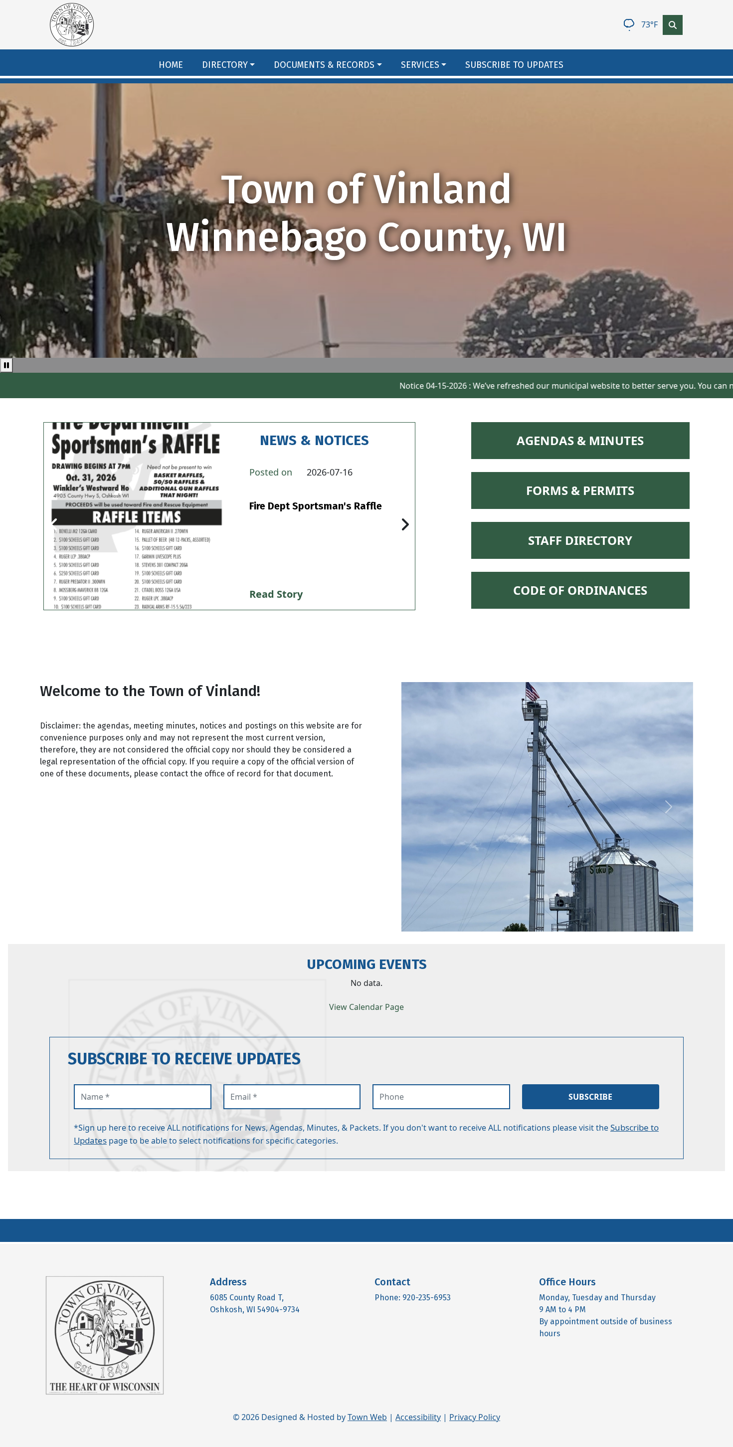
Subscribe (590, 1096)
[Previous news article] (54, 524)
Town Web (367, 1417)
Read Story (276, 594)
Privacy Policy (474, 1417)
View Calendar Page (366, 1006)
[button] (234, 65)
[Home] (71, 24)
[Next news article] (405, 524)
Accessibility (418, 1417)
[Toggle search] (673, 25)
